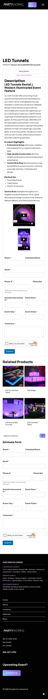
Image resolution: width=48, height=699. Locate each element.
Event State (31, 312)
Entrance (14, 65)
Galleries (6, 614)
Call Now (31, 5)
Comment (10, 324)
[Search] (42, 436)
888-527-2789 (9, 652)
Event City (10, 312)
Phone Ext (37, 282)
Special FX (37, 65)
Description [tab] (24, 71)
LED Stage (31, 390)
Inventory (7, 609)
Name (8, 258)
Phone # (8, 282)
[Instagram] (43, 694)
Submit (9, 351)
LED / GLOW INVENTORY (25, 65)
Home (5, 600)
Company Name (32, 258)
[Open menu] (43, 5)
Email (8, 270)
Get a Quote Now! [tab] (24, 75)
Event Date (31, 298)
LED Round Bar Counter (11, 423)
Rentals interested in (14, 299)
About (5, 605)
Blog (5, 619)
